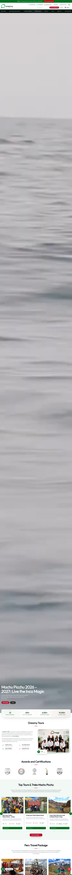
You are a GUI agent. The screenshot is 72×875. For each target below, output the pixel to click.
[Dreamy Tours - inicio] (7, 6)
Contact (61, 7)
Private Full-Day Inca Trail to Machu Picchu (8, 816)
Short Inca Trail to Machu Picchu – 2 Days (32, 816)
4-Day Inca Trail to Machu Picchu (58, 815)
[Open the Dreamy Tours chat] (69, 869)
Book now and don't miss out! (49, 1)
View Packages (5, 702)
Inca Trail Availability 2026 (54, 7)
